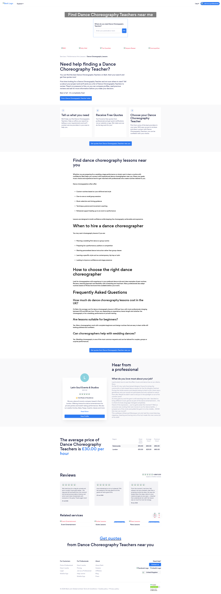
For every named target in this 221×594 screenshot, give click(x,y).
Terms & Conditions (90, 589)
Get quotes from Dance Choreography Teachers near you (110, 143)
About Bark (99, 565)
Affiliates (98, 571)
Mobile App (64, 574)
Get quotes (110, 538)
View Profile (84, 416)
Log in (197, 4)
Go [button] (124, 31)
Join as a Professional (84, 571)
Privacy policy (114, 589)
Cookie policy (103, 589)
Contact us (155, 564)
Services (63, 56)
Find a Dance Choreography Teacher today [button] (76, 98)
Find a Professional (66, 565)
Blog (97, 574)
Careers (98, 568)
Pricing (79, 568)
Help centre (81, 574)
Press (97, 576)
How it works (64, 568)
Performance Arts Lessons (76, 56)
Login (62, 571)
